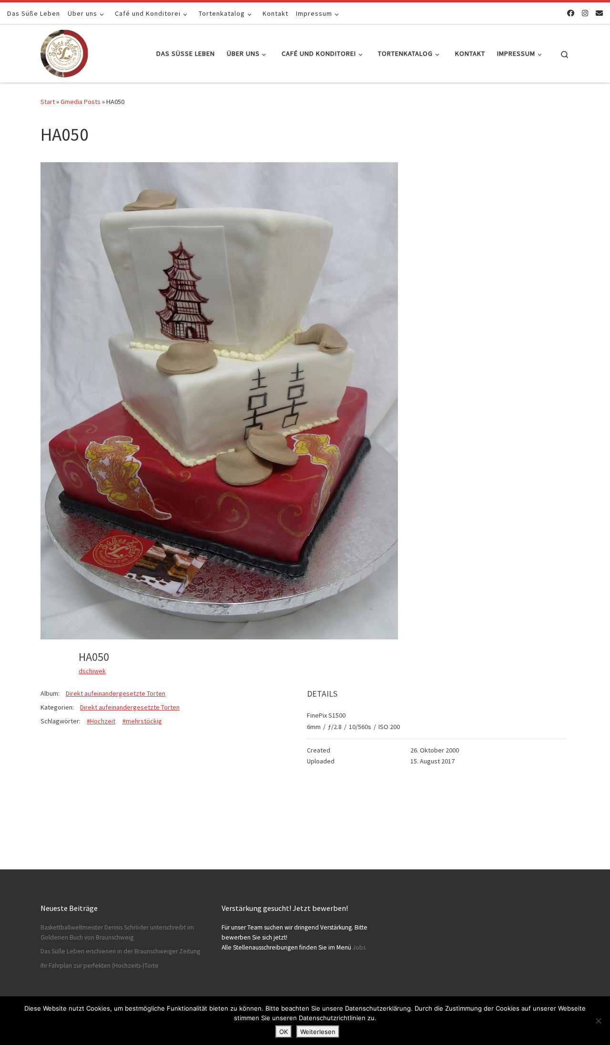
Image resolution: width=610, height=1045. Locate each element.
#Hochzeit (101, 721)
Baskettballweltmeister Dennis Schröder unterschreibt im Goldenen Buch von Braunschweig (117, 932)
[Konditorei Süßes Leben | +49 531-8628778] (64, 52)
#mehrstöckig (142, 721)
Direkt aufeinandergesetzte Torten (115, 693)
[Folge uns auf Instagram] (585, 13)
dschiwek (92, 671)
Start (48, 101)
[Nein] (598, 1020)
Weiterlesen (318, 1031)
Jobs (359, 947)
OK (283, 1031)
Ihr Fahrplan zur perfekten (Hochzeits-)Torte (100, 965)
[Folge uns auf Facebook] (570, 13)
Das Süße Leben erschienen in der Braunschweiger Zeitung (120, 951)
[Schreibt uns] (599, 13)
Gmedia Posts (81, 101)
